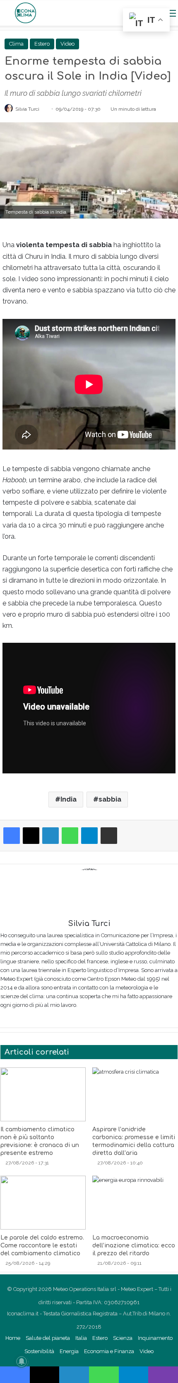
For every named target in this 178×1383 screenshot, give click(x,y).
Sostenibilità (39, 1351)
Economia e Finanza (109, 1351)
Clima (16, 44)
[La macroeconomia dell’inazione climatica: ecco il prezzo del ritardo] (135, 1203)
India (68, 799)
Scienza (122, 1338)
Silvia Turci (27, 109)
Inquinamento (155, 1338)
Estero (42, 44)
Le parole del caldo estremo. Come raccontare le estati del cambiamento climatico (42, 1246)
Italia (81, 1338)
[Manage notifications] (21, 1361)
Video (67, 44)
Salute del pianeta (48, 1338)
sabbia (110, 799)
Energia (69, 1351)
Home (12, 1338)
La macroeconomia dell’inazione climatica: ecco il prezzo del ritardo (133, 1246)
